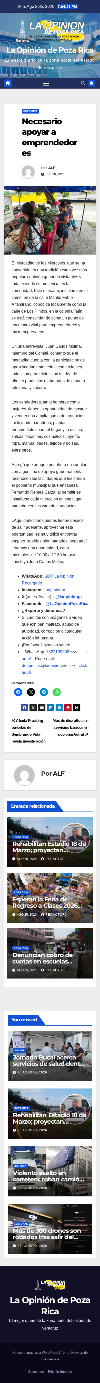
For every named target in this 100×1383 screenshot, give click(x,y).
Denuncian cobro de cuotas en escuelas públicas (42, 961)
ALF (51, 167)
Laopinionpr (54, 590)
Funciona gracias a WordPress (36, 1352)
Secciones (36, 1372)
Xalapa (19, 1050)
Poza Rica (30, 111)
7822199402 (57, 652)
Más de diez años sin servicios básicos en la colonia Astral (70, 727)
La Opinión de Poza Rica (50, 50)
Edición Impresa (60, 1372)
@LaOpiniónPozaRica (67, 604)
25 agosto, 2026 (32, 1072)
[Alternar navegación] (46, 83)
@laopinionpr (69, 597)
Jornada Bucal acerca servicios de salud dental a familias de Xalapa (49, 1064)
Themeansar (50, 1359)
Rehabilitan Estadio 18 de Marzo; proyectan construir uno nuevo (49, 850)
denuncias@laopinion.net (45, 665)
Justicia (20, 1166)
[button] (83, 83)
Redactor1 (56, 859)
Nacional (21, 1223)
